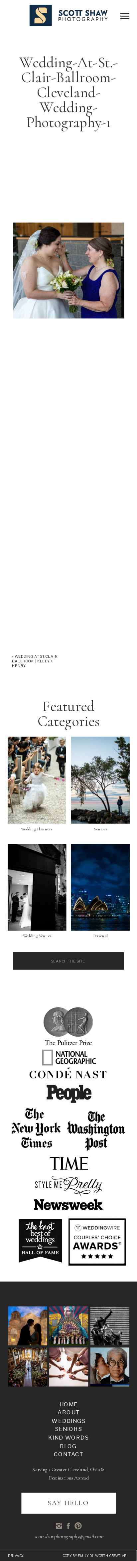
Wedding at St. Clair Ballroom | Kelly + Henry (34, 661)
